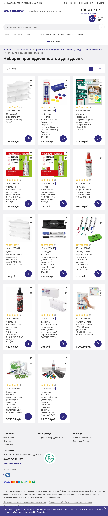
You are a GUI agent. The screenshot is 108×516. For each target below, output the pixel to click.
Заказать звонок (88, 13)
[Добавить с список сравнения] (31, 80)
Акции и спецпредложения (50, 438)
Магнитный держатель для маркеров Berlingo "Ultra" (14, 118)
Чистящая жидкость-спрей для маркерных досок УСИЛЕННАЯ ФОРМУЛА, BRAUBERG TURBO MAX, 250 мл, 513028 (14, 332)
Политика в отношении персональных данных (24, 502)
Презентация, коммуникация (49, 49)
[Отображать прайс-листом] (100, 69)
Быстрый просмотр (19, 92)
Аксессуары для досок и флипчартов (85, 49)
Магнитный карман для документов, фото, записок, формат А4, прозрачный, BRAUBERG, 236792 (84, 122)
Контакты (8, 445)
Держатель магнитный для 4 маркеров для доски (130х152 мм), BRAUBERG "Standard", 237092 (14, 258)
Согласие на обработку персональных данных (70, 502)
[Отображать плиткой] (91, 69)
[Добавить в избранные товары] (31, 85)
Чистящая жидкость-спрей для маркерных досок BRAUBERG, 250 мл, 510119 (84, 192)
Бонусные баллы (66, 35)
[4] (15, 107)
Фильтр (12, 69)
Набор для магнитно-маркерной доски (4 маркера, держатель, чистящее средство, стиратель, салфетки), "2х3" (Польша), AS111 (49, 403)
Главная (7, 49)
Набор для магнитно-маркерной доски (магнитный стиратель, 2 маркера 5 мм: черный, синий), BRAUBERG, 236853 (49, 262)
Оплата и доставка (46, 35)
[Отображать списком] (95, 69)
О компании (8, 438)
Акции (6, 35)
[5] (17, 107)
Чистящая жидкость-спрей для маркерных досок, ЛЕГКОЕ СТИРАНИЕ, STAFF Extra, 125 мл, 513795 (14, 194)
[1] (7, 107)
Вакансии (82, 35)
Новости (30, 35)
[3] (12, 107)
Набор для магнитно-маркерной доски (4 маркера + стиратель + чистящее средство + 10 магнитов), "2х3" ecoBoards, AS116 (14, 402)
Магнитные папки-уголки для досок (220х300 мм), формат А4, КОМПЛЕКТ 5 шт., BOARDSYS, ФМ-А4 (84, 328)
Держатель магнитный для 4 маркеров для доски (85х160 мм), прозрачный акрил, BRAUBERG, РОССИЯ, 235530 (49, 329)
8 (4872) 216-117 (90, 9)
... (91, 35)
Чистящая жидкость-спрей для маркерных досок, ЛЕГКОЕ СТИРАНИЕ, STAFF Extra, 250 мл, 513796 (49, 194)
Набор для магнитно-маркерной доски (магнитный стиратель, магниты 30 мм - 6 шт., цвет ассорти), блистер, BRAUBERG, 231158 (49, 125)
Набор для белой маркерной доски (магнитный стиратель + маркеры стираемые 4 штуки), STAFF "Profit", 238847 (84, 261)
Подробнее (42, 512)
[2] (10, 107)
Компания (17, 35)
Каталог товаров (23, 49)
